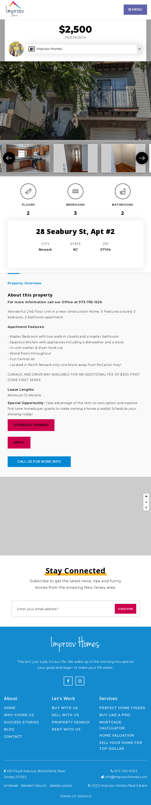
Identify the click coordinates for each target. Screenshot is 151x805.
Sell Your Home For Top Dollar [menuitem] (120, 746)
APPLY (19, 442)
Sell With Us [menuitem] (65, 715)
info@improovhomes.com (126, 777)
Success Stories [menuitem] (21, 722)
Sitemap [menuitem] (11, 786)
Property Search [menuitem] (71, 722)
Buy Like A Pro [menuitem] (114, 715)
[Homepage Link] (14, 9)
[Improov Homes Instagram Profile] (80, 681)
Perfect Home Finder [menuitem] (122, 708)
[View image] (28, 158)
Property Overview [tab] (24, 283)
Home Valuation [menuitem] (116, 735)
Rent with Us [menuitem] (66, 729)
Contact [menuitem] (13, 737)
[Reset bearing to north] (146, 508)
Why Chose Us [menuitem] (19, 715)
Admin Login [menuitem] (61, 786)
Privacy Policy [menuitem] (34, 786)
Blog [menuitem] (9, 729)
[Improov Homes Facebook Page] (68, 681)
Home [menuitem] (10, 708)
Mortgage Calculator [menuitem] (112, 725)
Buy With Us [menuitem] (65, 708)
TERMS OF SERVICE (75, 796)
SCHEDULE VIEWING (31, 425)
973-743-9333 (125, 771)
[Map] (75, 516)
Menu (136, 9)
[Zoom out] (146, 502)
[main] (75, 277)
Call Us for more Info (39, 461)
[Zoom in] (146, 496)
